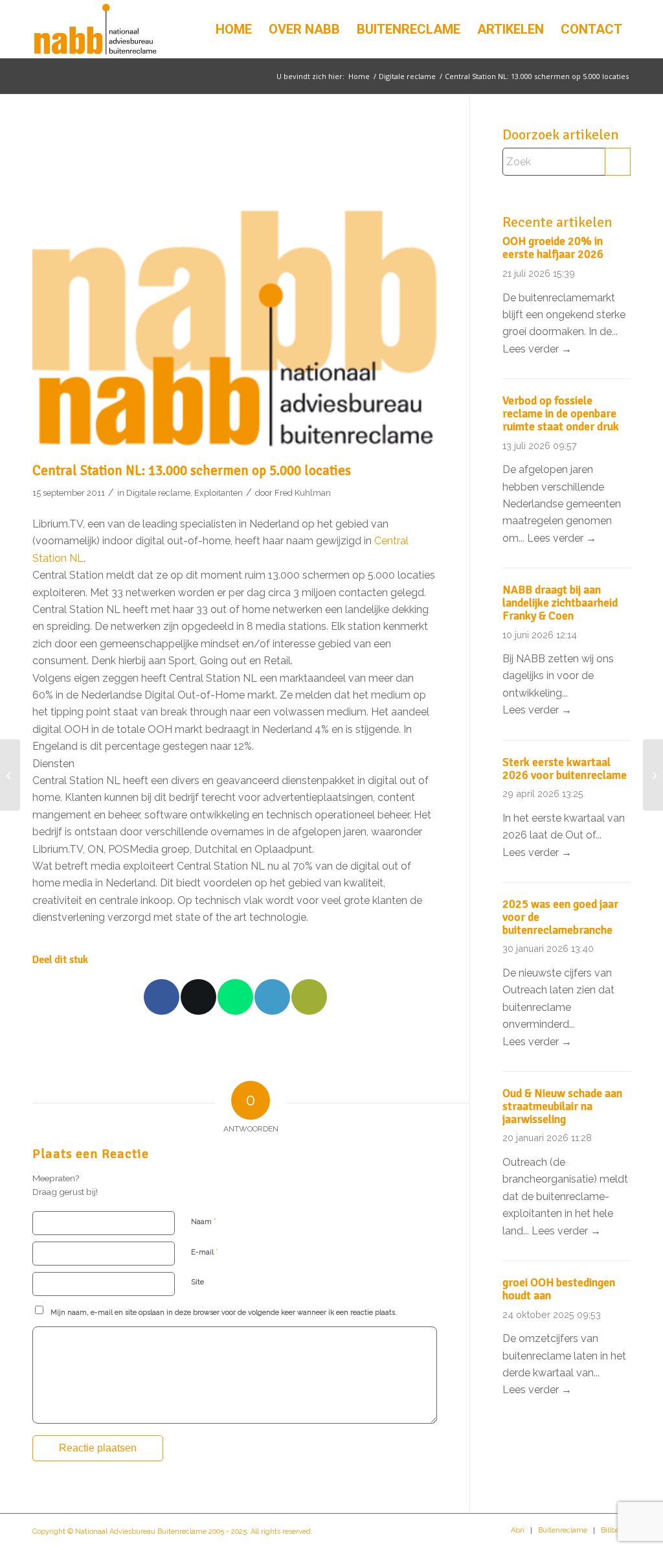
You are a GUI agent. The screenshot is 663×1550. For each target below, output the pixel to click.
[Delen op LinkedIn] (272, 997)
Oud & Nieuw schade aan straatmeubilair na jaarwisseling (562, 1106)
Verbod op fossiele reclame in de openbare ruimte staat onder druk (560, 413)
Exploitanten (218, 493)
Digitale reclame (158, 493)
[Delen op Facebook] (161, 997)
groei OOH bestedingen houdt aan (558, 1288)
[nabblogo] (95, 29)
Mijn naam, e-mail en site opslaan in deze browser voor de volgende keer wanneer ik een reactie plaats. (224, 1312)
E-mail (204, 1251)
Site (197, 1282)
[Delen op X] (198, 997)
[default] (234, 291)
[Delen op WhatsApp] (235, 997)
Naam (203, 1221)
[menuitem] (233, 29)
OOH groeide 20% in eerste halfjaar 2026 (552, 247)
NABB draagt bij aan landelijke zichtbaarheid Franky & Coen (560, 603)
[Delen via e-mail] (309, 997)
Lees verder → (537, 349)
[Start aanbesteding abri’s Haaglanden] (653, 775)
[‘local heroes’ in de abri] (10, 775)
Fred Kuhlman (303, 493)
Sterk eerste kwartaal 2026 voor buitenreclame (564, 768)
